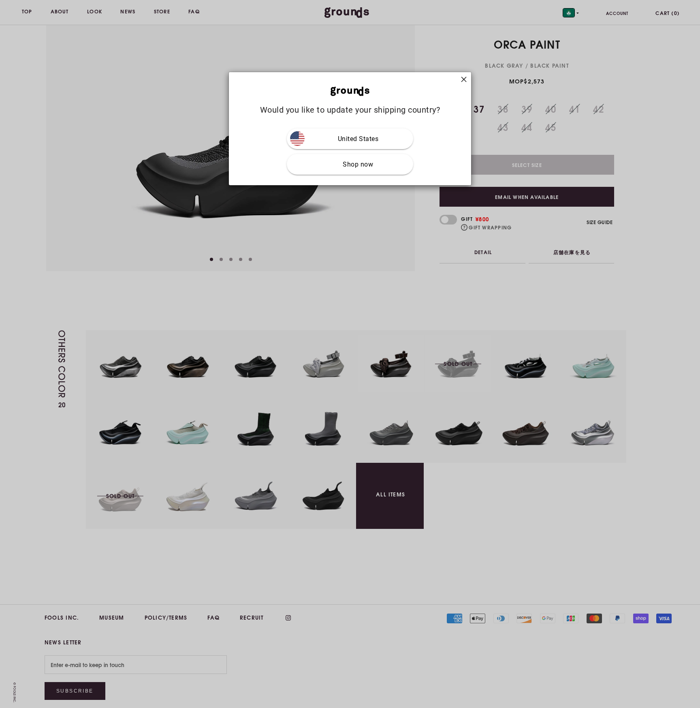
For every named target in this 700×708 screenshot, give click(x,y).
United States (358, 139)
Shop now (358, 164)
